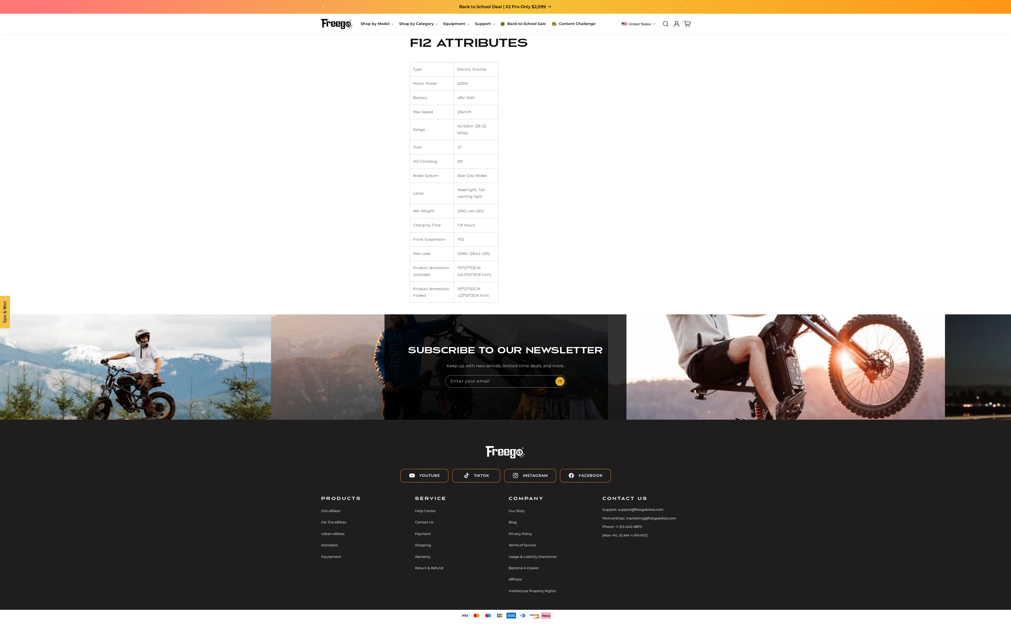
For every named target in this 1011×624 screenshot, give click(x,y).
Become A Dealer (524, 568)
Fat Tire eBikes (333, 522)
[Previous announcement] (323, 7)
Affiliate (515, 579)
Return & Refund (429, 568)
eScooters (329, 545)
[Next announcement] (688, 7)
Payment (423, 534)
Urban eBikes (332, 534)
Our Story (517, 511)
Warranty (422, 556)
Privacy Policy (520, 534)
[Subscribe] (560, 381)
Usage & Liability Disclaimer (533, 556)
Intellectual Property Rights (532, 591)
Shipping (423, 545)
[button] (377, 23)
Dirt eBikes (330, 511)
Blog (513, 522)
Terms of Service (522, 545)
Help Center (425, 511)
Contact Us (424, 522)
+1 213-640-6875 (628, 526)
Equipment (331, 556)
